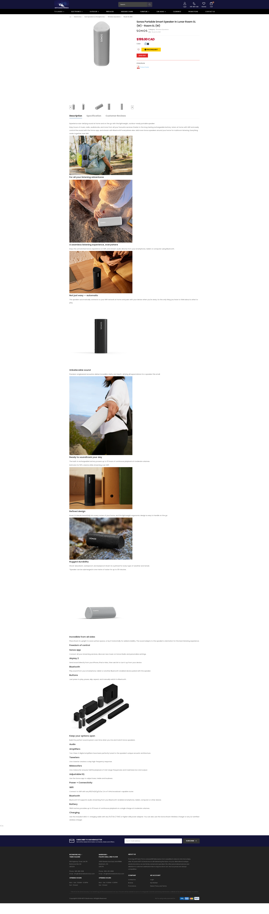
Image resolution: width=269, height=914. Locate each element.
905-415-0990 (109, 871)
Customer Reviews (116, 115)
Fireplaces (110, 12)
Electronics (76, 12)
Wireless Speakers (114, 17)
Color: (139, 44)
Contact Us (210, 12)
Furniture (144, 12)
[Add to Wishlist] (138, 49)
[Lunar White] (145, 44)
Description (75, 115)
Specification (93, 115)
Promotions (193, 12)
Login (152, 880)
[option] (101, 44)
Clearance (177, 12)
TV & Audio (58, 12)
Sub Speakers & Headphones (94, 17)
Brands (130, 883)
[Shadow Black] (148, 44)
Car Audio (160, 12)
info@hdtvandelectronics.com (84, 874)
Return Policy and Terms (158, 886)
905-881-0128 (79, 871)
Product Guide (144, 67)
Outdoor (93, 12)
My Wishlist (154, 883)
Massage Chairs (127, 12)
